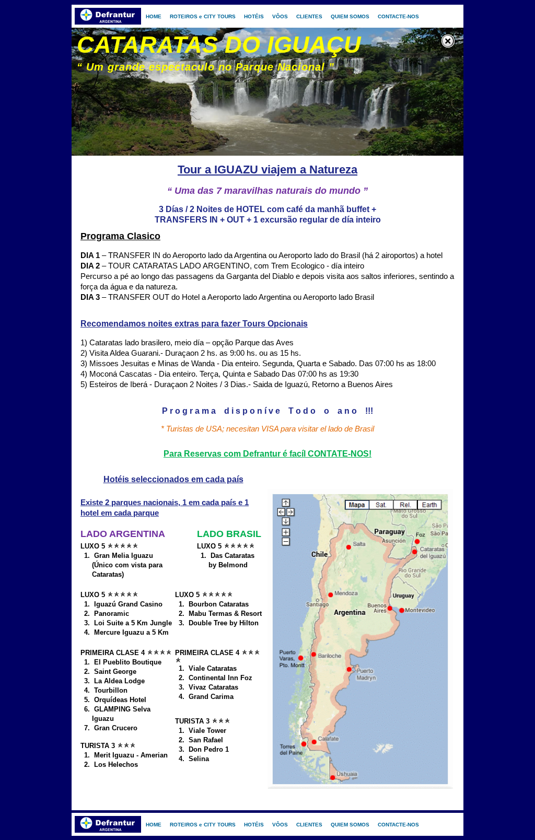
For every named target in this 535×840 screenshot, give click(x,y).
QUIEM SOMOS (350, 16)
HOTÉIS (254, 16)
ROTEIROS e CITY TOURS (203, 16)
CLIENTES (309, 16)
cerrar (449, 42)
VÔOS (280, 16)
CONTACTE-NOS (398, 16)
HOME (153, 16)
